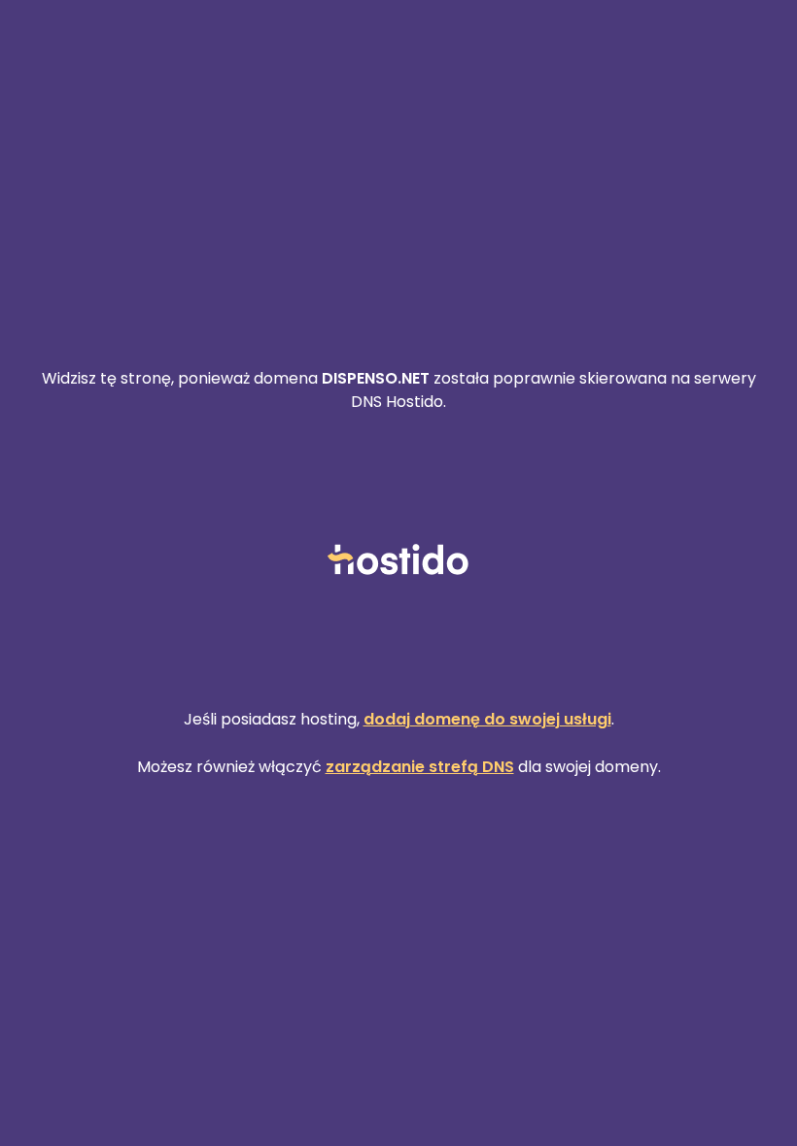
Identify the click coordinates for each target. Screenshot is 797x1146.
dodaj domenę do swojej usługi (487, 719)
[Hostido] (398, 560)
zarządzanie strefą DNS (420, 767)
